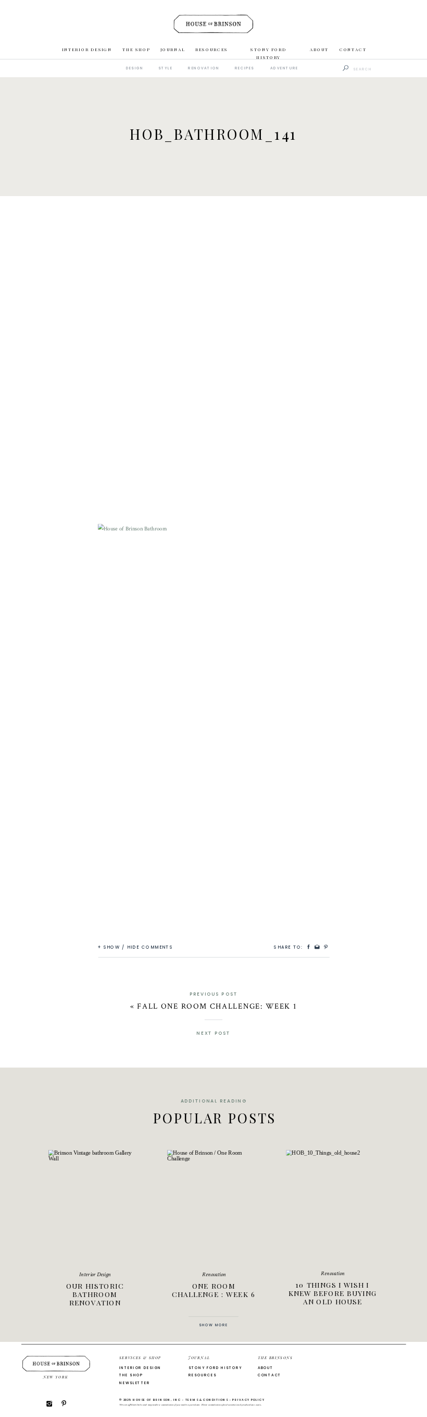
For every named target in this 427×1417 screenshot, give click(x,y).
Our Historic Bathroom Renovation (95, 1293)
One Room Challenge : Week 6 (214, 1289)
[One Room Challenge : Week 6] (213, 1206)
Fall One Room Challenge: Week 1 (217, 1006)
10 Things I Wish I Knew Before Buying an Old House (332, 1292)
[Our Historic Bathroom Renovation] (94, 1206)
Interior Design (95, 1274)
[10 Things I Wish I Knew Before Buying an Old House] (332, 1206)
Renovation (213, 1274)
